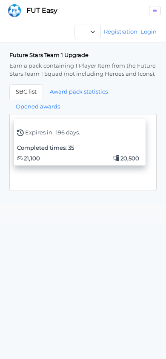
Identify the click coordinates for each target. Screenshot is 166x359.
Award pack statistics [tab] (79, 91)
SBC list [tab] (26, 91)
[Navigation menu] (155, 10)
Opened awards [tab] (38, 106)
